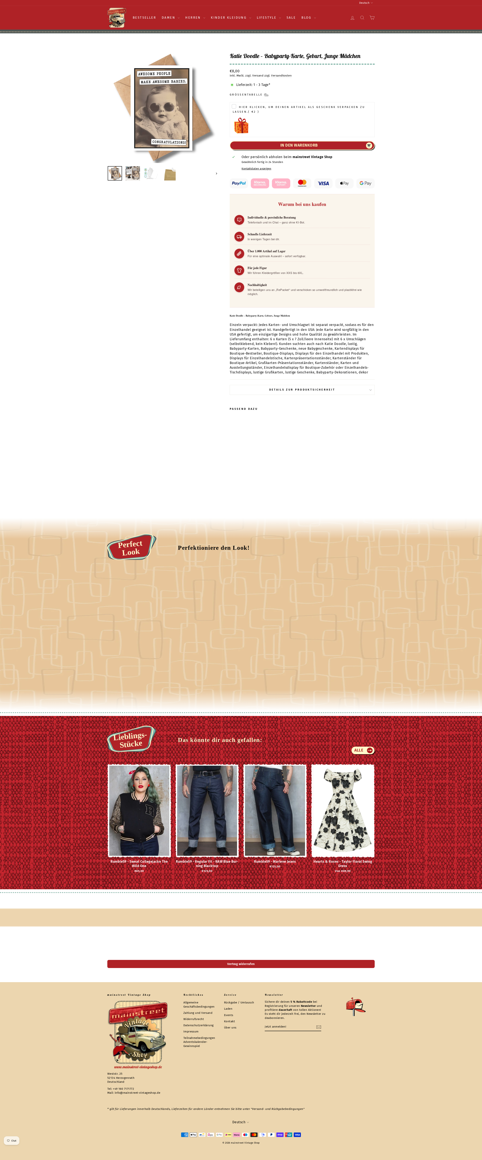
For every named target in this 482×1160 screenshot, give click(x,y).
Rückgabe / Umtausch (239, 1002)
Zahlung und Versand (198, 1013)
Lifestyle (267, 18)
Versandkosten (281, 75)
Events (228, 1015)
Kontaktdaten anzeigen (256, 168)
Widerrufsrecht (193, 1019)
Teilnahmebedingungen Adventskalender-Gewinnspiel (199, 1042)
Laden (228, 1008)
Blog (307, 18)
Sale (291, 18)
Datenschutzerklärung (198, 1025)
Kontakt (229, 1021)
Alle (358, 750)
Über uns (230, 1027)
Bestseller (144, 18)
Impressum (191, 1031)
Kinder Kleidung (229, 18)
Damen (169, 18)
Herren (193, 18)
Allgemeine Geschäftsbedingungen (199, 1004)
